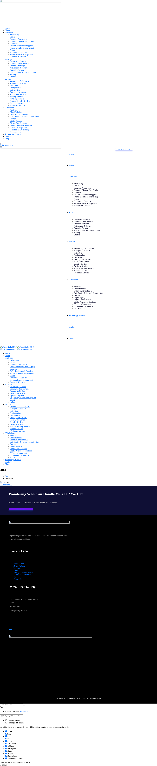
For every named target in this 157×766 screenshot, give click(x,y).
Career (16, 570)
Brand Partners (19, 566)
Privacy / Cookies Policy (23, 572)
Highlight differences (15, 723)
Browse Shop (25, 711)
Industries (17, 568)
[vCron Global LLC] (8, 347)
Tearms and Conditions (22, 575)
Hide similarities (13, 720)
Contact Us (17, 579)
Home (7, 476)
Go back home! (6, 485)
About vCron (18, 564)
